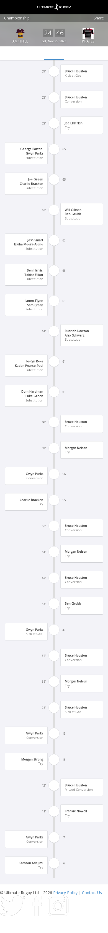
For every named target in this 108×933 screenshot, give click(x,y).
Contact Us (92, 892)
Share (99, 18)
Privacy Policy (65, 892)
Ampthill (20, 41)
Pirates (88, 41)
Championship (17, 18)
